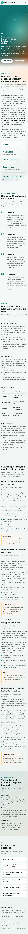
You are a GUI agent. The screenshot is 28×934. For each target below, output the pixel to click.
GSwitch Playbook (8, 2)
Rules (12, 916)
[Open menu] (25, 2)
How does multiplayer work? (11, 887)
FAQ (17, 180)
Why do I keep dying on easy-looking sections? (11, 894)
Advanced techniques (7, 180)
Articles (22, 176)
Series (8, 916)
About (3, 916)
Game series (5, 176)
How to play (14, 176)
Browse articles (19, 60)
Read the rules (7, 60)
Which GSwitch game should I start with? (11, 881)
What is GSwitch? (8, 859)
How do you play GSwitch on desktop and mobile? (11, 866)
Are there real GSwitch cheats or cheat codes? (12, 873)
